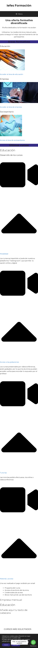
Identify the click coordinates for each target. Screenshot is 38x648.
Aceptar (6, 645)
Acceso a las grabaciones (9, 362)
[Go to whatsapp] (33, 642)
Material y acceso (6, 579)
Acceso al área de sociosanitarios (12, 140)
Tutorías (3, 473)
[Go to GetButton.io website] (33, 646)
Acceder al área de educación (11, 74)
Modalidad (4, 254)
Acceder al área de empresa (11, 107)
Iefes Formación (19, 5)
